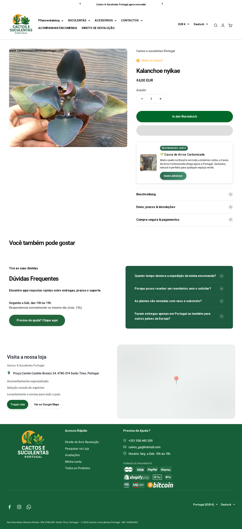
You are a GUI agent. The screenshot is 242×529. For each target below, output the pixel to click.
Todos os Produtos (77, 468)
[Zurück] (80, 4)
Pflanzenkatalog (49, 20)
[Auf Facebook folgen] (9, 507)
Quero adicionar (173, 175)
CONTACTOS (130, 20)
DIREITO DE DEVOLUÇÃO (98, 28)
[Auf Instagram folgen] (19, 507)
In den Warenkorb (184, 116)
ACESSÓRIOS (104, 20)
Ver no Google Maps (46, 404)
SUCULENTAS (77, 20)
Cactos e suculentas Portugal (155, 51)
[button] (184, 130)
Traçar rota (17, 404)
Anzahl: (141, 90)
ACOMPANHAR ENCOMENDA (57, 28)
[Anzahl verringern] (142, 98)
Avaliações (72, 455)
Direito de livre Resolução (82, 442)
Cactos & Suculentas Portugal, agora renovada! (121, 4)
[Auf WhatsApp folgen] (28, 507)
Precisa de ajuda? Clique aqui (37, 320)
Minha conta (73, 462)
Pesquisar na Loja (77, 448)
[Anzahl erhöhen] (160, 98)
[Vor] (163, 4)
